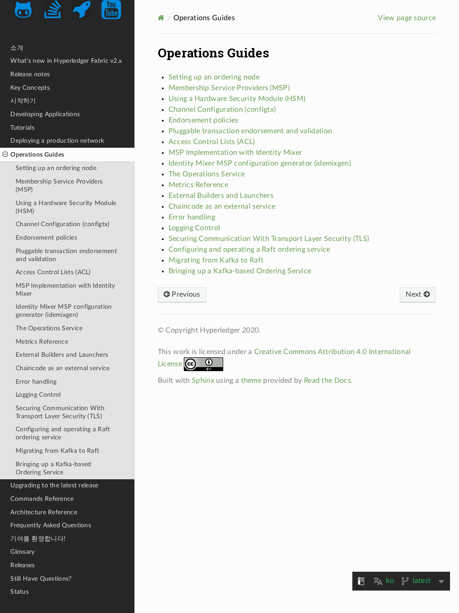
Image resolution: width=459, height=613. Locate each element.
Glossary (22, 551)
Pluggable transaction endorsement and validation (66, 255)
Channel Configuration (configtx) (63, 224)
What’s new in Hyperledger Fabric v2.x (66, 60)
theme (251, 380)
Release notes (30, 74)
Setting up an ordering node (56, 168)
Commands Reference (42, 498)
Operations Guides (37, 154)
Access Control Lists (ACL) (53, 272)
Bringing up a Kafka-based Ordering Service (53, 468)
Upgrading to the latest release (54, 485)
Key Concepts (30, 87)
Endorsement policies (46, 237)
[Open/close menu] (5, 155)
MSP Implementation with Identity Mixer (65, 289)
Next (415, 294)
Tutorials (22, 127)
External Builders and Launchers (62, 354)
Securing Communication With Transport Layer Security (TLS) (60, 412)
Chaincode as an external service (63, 368)
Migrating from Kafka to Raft (57, 450)
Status (19, 591)
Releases (22, 565)
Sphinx (203, 380)
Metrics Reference (42, 341)
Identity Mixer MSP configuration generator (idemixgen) (64, 310)
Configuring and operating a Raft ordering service (63, 433)
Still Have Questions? (40, 578)
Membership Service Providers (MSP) (59, 185)
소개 (16, 47)
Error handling (36, 381)
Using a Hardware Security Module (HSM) (66, 207)
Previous (185, 294)
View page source (407, 18)
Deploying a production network (57, 140)
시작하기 (23, 100)
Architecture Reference (43, 512)
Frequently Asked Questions (50, 525)
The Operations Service (49, 328)
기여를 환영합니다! (37, 538)
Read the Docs (327, 380)
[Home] (161, 18)
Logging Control (38, 394)
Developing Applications (45, 114)
